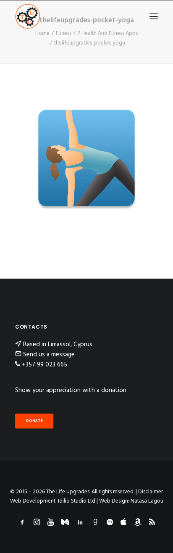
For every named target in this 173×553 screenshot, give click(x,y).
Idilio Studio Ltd (76, 501)
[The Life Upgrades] (27, 16)
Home (42, 33)
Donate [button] (34, 420)
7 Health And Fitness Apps (108, 33)
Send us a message (49, 355)
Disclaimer (150, 491)
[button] (153, 16)
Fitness (63, 33)
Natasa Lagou (147, 501)
